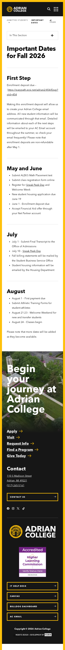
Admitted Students (17, 20)
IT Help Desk (18, 586)
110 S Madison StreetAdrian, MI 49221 (19, 478)
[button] (47, 9)
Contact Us (17, 497)
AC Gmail (16, 616)
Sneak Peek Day (35, 184)
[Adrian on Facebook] (8, 509)
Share (53, 22)
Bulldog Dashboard (23, 606)
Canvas (15, 596)
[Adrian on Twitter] (18, 509)
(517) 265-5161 (15, 485)
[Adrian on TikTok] (23, 509)
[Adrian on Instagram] (13, 509)
